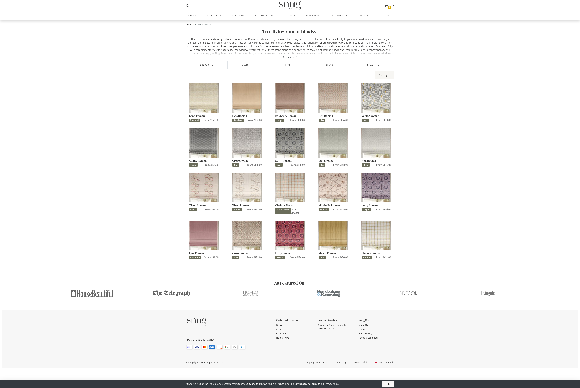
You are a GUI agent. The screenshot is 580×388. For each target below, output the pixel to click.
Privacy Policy (365, 333)
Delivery (280, 325)
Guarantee (281, 333)
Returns (280, 329)
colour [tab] (204, 65)
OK (388, 384)
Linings (364, 15)
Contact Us (364, 329)
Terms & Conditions (369, 337)
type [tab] (288, 65)
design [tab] (246, 65)
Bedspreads (313, 15)
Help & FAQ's (282, 337)
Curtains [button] (213, 15)
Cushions (238, 15)
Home (189, 24)
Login (389, 15)
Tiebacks (289, 15)
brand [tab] (329, 65)
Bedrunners (340, 15)
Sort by (383, 75)
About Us (363, 325)
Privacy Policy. (332, 383)
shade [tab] (371, 65)
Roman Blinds (264, 15)
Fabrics (191, 15)
